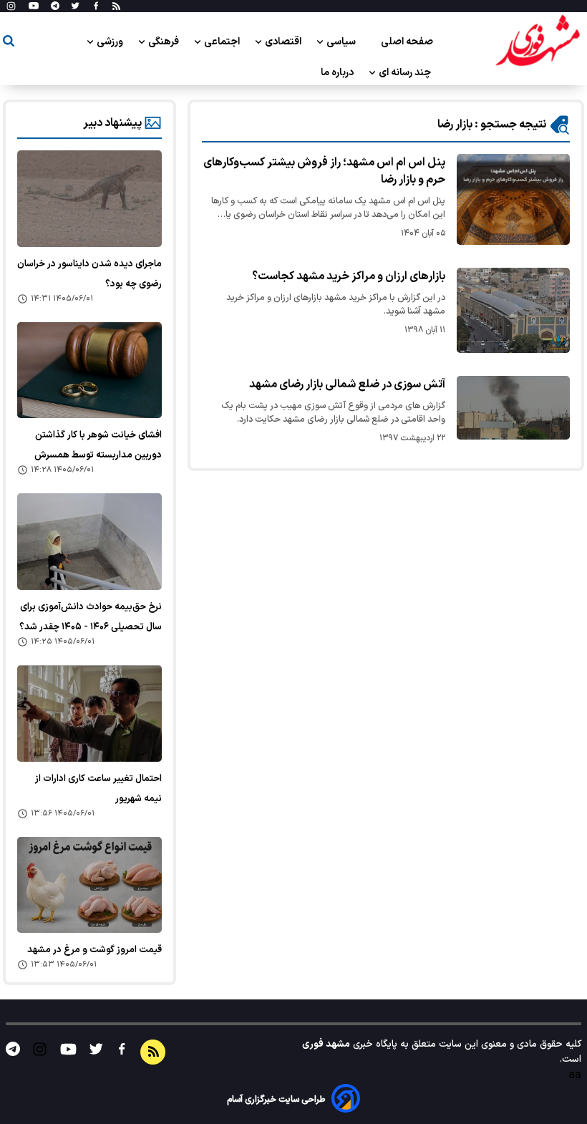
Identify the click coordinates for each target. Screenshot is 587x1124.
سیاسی (342, 41)
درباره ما (338, 72)
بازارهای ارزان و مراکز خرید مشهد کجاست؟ (348, 276)
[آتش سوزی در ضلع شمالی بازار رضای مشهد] (513, 408)
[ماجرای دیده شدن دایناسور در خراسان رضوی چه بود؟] (89, 198)
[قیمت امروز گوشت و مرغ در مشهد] (89, 885)
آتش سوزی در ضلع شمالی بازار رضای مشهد (347, 384)
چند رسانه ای (406, 72)
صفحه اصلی (407, 41)
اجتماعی (223, 41)
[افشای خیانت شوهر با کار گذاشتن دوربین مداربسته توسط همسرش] (89, 370)
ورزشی (111, 41)
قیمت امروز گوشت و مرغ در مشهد (94, 950)
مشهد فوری (326, 1044)
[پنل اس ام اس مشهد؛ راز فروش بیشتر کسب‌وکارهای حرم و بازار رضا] (513, 199)
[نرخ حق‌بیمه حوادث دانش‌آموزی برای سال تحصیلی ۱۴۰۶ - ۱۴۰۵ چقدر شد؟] (89, 541)
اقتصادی (284, 41)
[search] (8, 43)
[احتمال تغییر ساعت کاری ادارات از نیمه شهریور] (89, 713)
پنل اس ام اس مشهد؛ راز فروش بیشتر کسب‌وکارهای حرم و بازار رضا (324, 171)
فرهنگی (164, 41)
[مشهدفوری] (537, 41)
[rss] (116, 6)
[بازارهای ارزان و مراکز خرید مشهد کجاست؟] (513, 310)
